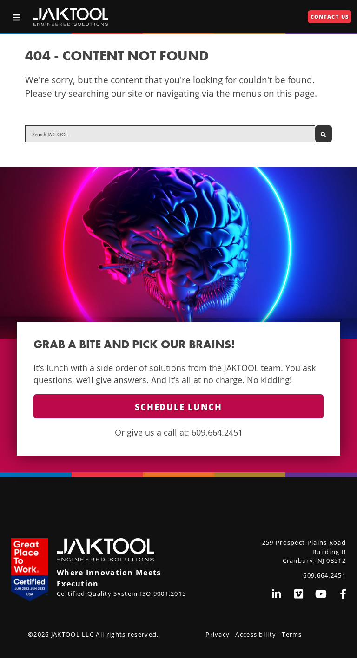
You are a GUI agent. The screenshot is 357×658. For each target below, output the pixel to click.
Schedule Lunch (178, 406)
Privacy (217, 634)
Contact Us (330, 16)
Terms (292, 634)
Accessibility (255, 634)
